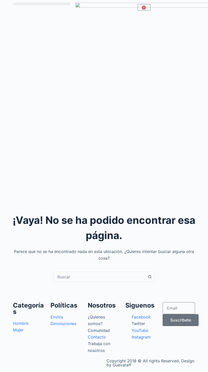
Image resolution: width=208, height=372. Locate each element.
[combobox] (99, 277)
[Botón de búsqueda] (149, 277)
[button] (41, 4)
